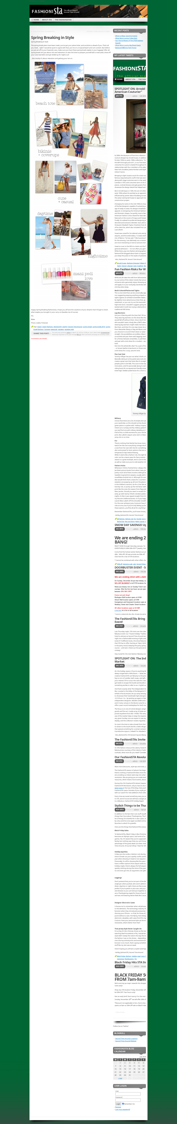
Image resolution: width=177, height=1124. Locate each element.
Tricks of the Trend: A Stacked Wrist (44, 31)
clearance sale (127, 564)
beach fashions (47, 327)
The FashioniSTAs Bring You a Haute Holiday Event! (143, 620)
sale (134, 564)
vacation (61, 329)
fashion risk (129, 519)
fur (135, 519)
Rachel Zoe (120, 521)
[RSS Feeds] (141, 17)
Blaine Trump (144, 263)
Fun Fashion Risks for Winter (133, 269)
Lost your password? (122, 1109)
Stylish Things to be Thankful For (136, 805)
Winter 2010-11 (145, 273)
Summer (47, 329)
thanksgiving (129, 959)
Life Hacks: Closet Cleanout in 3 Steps (98, 31)
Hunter (139, 519)
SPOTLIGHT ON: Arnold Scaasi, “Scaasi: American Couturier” (140, 90)
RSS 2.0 (79, 334)
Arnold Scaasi (121, 263)
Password (118, 1097)
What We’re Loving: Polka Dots (126, 38)
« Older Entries (120, 1012)
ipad (139, 956)
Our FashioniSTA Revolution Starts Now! (141, 757)
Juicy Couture (145, 956)
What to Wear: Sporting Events (126, 36)
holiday (134, 956)
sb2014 (64, 327)
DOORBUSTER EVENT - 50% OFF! (135, 567)
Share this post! (41, 333)
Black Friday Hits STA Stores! (133, 962)
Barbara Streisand (133, 263)
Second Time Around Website (125, 1041)
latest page (119, 788)
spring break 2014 (98, 327)
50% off (119, 564)
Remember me (129, 1104)
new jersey (120, 959)
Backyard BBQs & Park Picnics (125, 48)
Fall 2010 (143, 96)
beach (39, 327)
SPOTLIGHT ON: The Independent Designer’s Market (144, 659)
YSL (135, 959)
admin (69, 332)
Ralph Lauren (139, 521)
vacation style (69, 329)
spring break (87, 327)
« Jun (120, 1078)
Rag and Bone (130, 521)
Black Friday (121, 956)
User (117, 1091)
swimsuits (54, 329)
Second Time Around (75, 327)
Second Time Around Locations (126, 1038)
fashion (128, 956)
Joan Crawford (138, 266)
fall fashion (121, 519)
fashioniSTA (58, 327)
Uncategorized (105, 332)
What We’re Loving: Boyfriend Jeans (128, 45)
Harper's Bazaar (127, 266)
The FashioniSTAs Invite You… (134, 739)
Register (118, 1107)
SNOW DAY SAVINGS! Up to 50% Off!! (138, 525)
